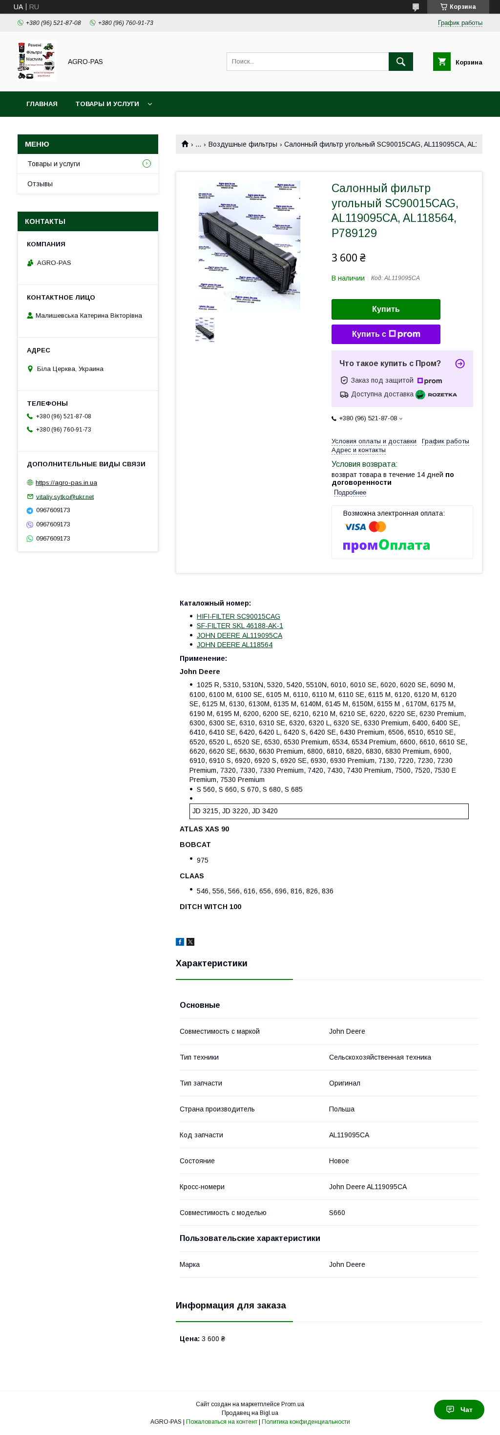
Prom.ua (292, 1404)
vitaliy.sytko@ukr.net (65, 496)
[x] (190, 943)
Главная (42, 104)
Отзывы (40, 184)
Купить (386, 309)
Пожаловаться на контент (221, 1421)
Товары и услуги (107, 104)
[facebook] (180, 943)
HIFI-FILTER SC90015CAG (238, 616)
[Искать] (401, 61)
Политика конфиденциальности (306, 1421)
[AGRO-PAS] (37, 79)
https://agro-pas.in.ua (66, 482)
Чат (466, 1409)
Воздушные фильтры (242, 144)
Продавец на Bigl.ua (250, 1413)
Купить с (369, 334)
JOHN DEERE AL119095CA (239, 635)
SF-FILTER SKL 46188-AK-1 (240, 626)
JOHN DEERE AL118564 (234, 645)
